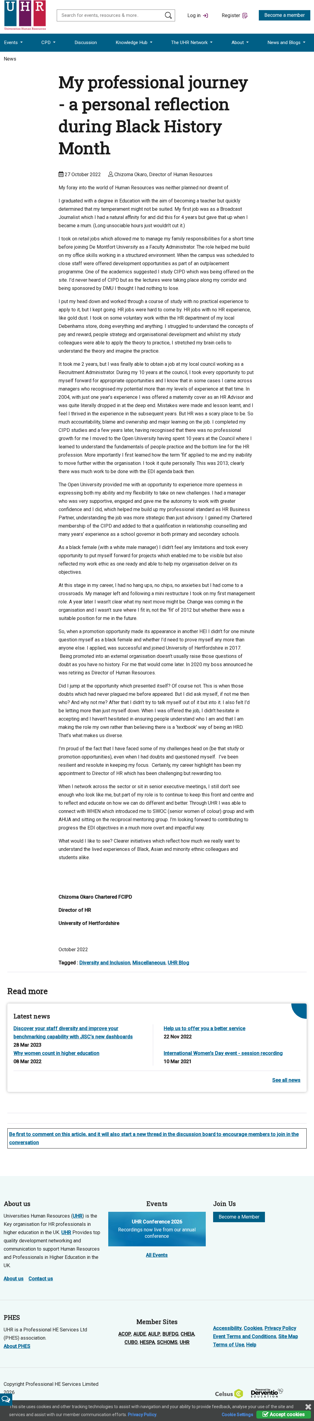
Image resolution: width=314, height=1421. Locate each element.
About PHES (17, 1346)
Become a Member (239, 1217)
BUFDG (170, 1334)
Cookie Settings (237, 1414)
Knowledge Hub (132, 42)
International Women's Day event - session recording (223, 1053)
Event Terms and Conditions (244, 1336)
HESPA (147, 1342)
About (238, 42)
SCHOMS (167, 1342)
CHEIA (187, 1334)
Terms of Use (228, 1345)
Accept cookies (287, 1414)
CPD (46, 42)
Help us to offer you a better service (204, 1028)
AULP (154, 1334)
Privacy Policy (280, 1328)
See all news (286, 1080)
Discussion (86, 42)
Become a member (284, 15)
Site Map (288, 1336)
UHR (77, 1216)
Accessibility (227, 1328)
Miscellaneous (149, 963)
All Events (157, 1255)
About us (14, 1279)
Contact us (41, 1279)
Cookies (253, 1328)
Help (251, 1345)
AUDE (139, 1334)
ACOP (124, 1334)
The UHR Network (190, 42)
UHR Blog (178, 963)
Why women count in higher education (56, 1053)
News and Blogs (284, 42)
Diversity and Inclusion (104, 963)
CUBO (131, 1342)
